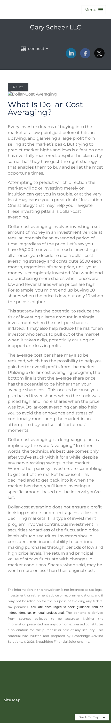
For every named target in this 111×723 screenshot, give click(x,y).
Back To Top (89, 717)
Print (18, 87)
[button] (94, 9)
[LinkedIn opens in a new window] (71, 56)
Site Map (12, 700)
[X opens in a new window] (99, 56)
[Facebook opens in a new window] (85, 56)
